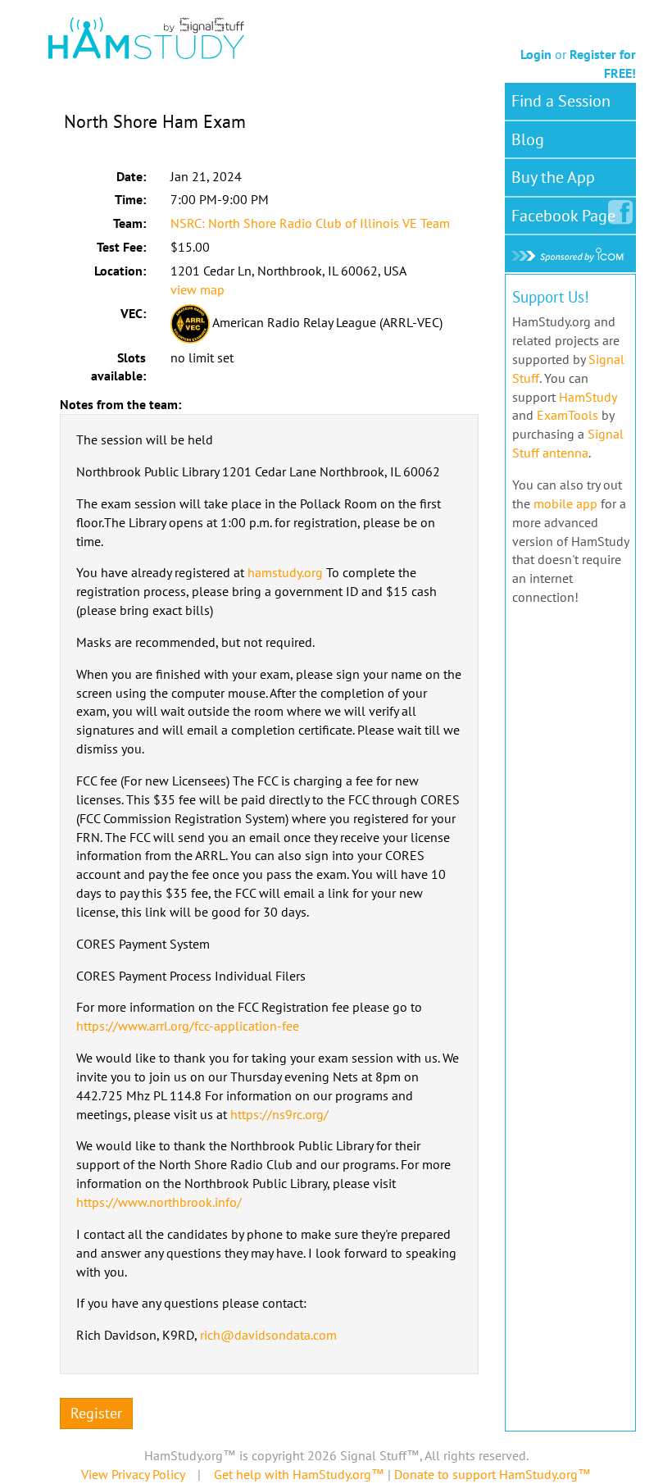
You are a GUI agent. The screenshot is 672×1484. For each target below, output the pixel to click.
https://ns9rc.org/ (279, 1114)
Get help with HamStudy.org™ (299, 1474)
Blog (527, 139)
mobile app (565, 503)
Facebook (563, 215)
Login (536, 54)
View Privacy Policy (132, 1474)
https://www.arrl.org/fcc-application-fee (187, 1025)
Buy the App (553, 177)
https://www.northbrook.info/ (159, 1202)
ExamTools (567, 415)
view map (197, 289)
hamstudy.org (285, 572)
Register (96, 1413)
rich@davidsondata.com (268, 1335)
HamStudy (587, 397)
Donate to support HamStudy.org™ (492, 1474)
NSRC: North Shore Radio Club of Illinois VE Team (310, 223)
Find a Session (561, 101)
